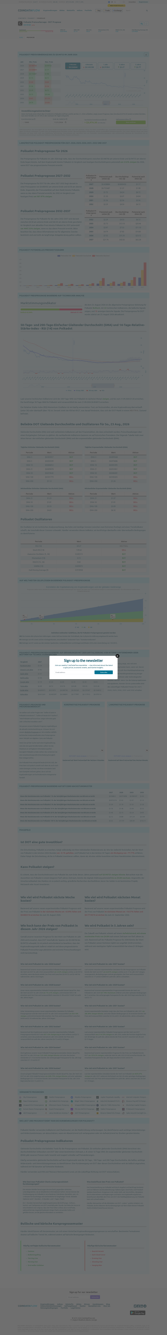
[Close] (117, 656)
